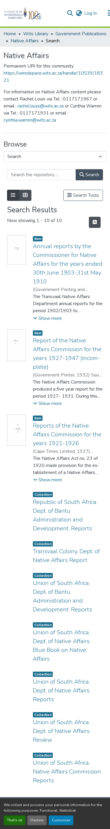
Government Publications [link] (80, 34)
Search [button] (91, 174)
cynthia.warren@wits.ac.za (30, 120)
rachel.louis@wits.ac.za (41, 106)
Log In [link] (90, 13)
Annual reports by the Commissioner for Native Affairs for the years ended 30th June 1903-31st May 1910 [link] (67, 263)
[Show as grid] (25, 195)
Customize (61, 820)
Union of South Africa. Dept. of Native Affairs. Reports (61, 690)
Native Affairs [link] (25, 41)
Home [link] (10, 34)
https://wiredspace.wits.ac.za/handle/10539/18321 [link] (53, 76)
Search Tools (85, 195)
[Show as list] (13, 195)
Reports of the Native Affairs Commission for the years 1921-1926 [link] (67, 434)
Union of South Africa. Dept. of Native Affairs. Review (61, 731)
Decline (37, 820)
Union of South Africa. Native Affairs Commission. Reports (67, 771)
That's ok (14, 820)
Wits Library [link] (35, 34)
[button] (33, 13)
